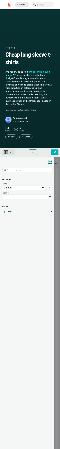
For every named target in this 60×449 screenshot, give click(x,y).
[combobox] (42, 4)
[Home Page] (9, 4)
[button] (16, 129)
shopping (10, 47)
